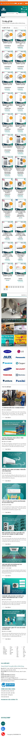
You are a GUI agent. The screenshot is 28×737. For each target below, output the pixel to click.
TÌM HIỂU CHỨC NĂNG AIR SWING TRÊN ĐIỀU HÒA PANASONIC (14, 470)
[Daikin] (7, 363)
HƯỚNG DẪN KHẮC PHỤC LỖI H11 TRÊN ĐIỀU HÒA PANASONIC (12, 438)
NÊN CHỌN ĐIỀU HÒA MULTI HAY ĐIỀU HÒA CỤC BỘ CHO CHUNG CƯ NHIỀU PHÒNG (13, 533)
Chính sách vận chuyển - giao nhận (8, 692)
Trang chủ (3, 17)
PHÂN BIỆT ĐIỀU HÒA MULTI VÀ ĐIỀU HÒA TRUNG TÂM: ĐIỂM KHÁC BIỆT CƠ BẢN (13, 596)
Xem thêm (7, 417)
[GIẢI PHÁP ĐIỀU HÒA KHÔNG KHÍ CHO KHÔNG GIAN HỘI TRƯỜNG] (14, 555)
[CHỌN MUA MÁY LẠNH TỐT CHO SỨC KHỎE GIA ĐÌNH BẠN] (14, 618)
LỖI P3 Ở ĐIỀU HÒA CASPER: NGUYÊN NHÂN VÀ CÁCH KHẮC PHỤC (13, 501)
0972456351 (12, 674)
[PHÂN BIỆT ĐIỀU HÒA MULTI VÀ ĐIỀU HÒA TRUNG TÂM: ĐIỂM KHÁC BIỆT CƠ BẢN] (14, 586)
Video (4, 295)
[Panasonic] (20, 357)
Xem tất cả (23, 295)
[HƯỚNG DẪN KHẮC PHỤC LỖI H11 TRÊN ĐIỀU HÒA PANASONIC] (14, 428)
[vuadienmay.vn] (8, 684)
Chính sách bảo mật (5, 696)
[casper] (20, 363)
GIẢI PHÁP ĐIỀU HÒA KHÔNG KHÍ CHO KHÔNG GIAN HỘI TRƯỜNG (12, 565)
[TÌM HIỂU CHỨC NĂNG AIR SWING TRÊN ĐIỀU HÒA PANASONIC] (14, 460)
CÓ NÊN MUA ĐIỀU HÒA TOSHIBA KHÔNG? (13, 407)
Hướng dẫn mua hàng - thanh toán (7, 690)
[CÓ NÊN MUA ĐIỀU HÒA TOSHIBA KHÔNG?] (14, 398)
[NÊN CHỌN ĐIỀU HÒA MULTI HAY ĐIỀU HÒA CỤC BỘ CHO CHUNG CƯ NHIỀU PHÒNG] (14, 523)
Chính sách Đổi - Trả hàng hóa (7, 694)
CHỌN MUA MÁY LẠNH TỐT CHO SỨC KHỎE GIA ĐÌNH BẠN (13, 628)
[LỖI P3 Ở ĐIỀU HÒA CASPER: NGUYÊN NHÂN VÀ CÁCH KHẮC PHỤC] (14, 491)
